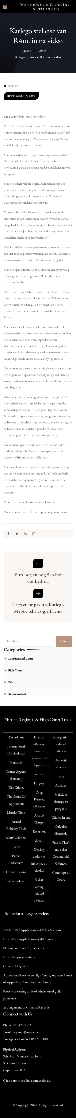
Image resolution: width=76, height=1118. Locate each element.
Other (13, 86)
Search (64, 641)
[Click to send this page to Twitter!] (16, 533)
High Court (15, 670)
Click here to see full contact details (27, 1080)
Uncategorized (17, 694)
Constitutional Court (20, 658)
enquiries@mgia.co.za (26, 1032)
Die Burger (11, 116)
